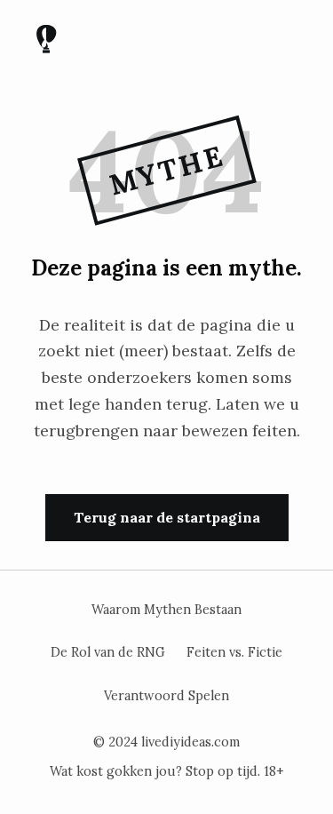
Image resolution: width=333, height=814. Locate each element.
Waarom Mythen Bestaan (166, 610)
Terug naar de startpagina (167, 517)
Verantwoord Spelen (166, 696)
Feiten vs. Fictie (234, 652)
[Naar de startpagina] (46, 42)
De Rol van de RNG (108, 652)
